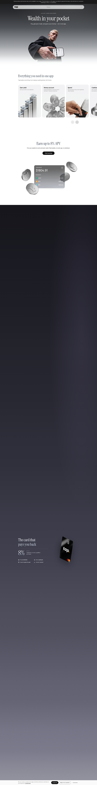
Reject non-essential (64, 782)
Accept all (55, 782)
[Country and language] (81, 7)
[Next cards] (77, 122)
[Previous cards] (72, 122)
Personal (48, 7)
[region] (48, 101)
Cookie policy (28, 783)
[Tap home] (16, 7)
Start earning (48, 153)
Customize (75, 782)
